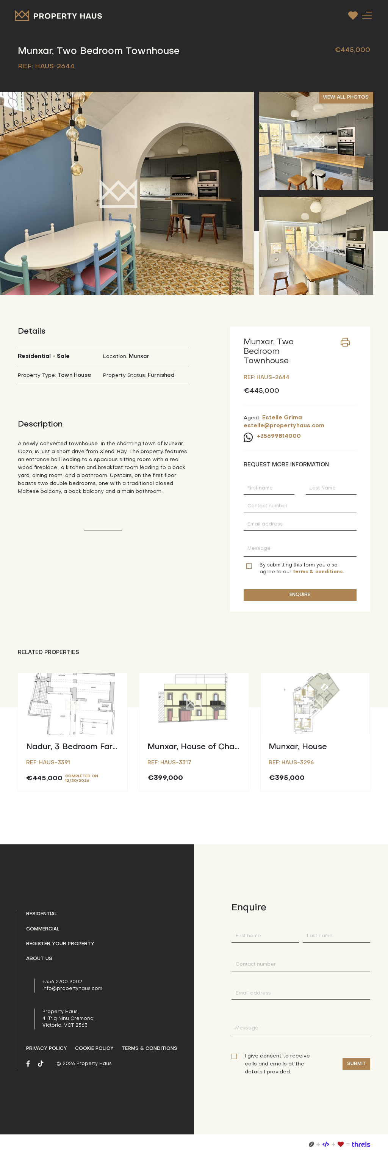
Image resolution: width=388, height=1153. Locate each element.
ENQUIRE (299, 595)
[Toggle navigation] (367, 15)
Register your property (60, 944)
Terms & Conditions (149, 1048)
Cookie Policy (94, 1048)
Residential (41, 914)
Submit (356, 1064)
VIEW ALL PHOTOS (346, 97)
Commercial (42, 929)
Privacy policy (46, 1048)
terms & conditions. (318, 572)
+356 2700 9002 (62, 982)
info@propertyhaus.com (72, 989)
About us (39, 959)
